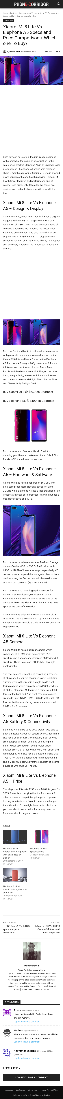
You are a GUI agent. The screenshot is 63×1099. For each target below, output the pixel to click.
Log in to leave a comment (27, 1021)
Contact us (20, 1090)
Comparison (24, 13)
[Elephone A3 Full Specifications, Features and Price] (15, 874)
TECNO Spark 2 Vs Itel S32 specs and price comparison (16, 929)
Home (5, 13)
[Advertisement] (31, 122)
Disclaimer (32, 1090)
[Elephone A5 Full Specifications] (42, 837)
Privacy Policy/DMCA (48, 1090)
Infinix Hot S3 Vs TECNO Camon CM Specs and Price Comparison (47, 929)
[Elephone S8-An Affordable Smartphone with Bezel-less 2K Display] (15, 837)
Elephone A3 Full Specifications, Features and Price (15, 889)
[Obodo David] (5, 51)
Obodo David (14, 51)
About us (9, 1090)
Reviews (13, 13)
